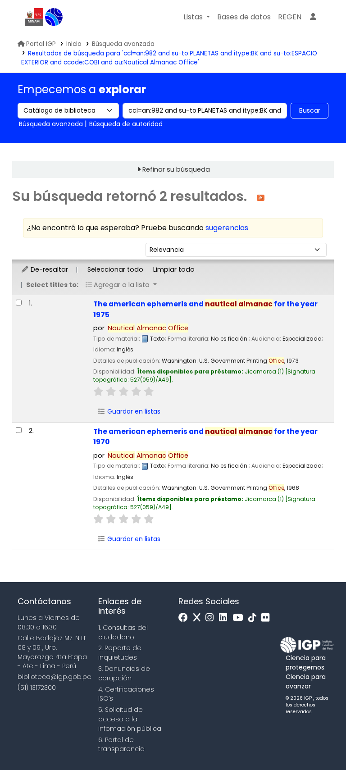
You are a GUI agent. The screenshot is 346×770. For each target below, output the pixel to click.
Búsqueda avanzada (123, 44)
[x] (199, 618)
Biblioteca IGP (54, 17)
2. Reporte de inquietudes (119, 652)
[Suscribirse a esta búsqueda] (260, 197)
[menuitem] (289, 17)
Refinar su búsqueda (176, 169)
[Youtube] (239, 618)
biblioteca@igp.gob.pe (54, 676)
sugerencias (226, 228)
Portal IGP (41, 44)
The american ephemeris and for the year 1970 (205, 437)
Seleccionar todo (115, 269)
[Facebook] (185, 618)
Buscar (309, 110)
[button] (197, 17)
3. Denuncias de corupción (124, 673)
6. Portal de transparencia (121, 744)
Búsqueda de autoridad (126, 123)
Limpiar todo (174, 269)
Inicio (74, 44)
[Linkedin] (225, 618)
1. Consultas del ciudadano (123, 632)
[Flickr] (267, 618)
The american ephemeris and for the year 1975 (205, 309)
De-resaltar (48, 269)
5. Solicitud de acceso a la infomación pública (129, 719)
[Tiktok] (254, 618)
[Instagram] (211, 618)
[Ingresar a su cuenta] (313, 17)
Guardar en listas (132, 411)
